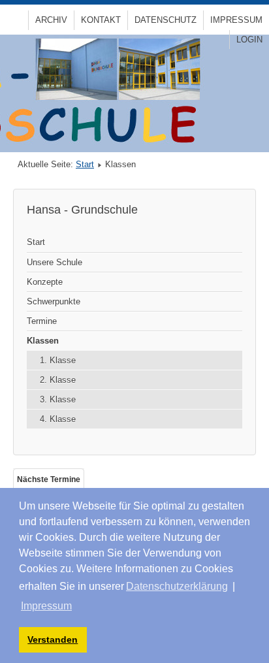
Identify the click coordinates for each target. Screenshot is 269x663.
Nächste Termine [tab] (48, 479)
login (249, 39)
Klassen (43, 341)
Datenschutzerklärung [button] (177, 586)
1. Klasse (58, 360)
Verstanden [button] (52, 639)
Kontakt (101, 20)
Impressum (236, 20)
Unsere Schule (54, 262)
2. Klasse (58, 380)
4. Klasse (58, 419)
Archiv (51, 20)
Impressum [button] (46, 605)
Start (85, 164)
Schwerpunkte (53, 301)
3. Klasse (58, 399)
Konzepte (45, 282)
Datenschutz (165, 20)
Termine (42, 321)
